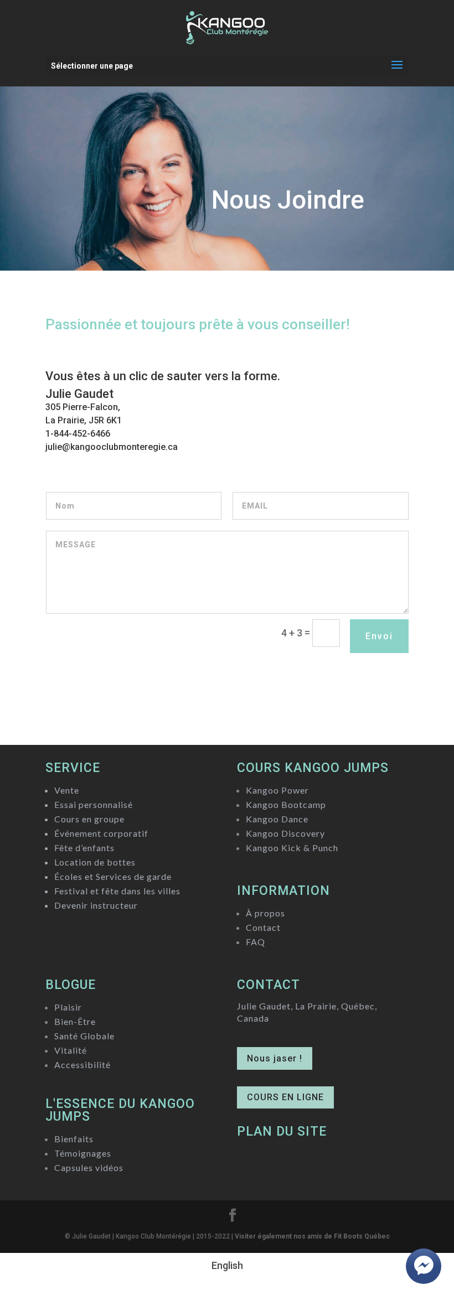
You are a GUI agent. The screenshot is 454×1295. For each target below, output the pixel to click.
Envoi (379, 636)
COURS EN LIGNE (285, 1097)
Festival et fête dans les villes (117, 890)
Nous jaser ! (274, 1058)
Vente (66, 790)
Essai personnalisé (93, 804)
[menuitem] (227, 1265)
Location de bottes (95, 862)
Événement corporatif (101, 833)
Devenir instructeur (96, 905)
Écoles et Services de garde (113, 876)
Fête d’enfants (84, 847)
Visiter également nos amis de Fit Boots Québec (312, 1236)
